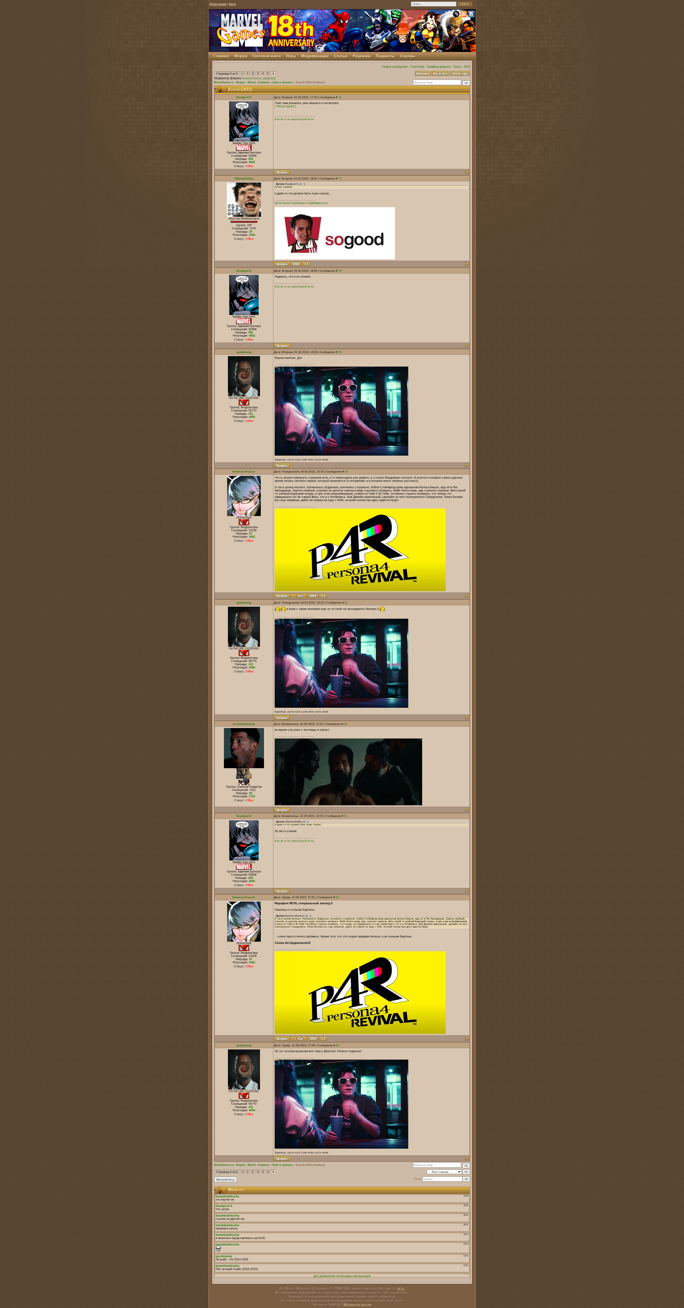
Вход (232, 4)
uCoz (401, 1289)
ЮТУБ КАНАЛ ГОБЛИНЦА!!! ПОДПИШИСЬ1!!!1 (301, 203)
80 (346, 471)
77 (339, 178)
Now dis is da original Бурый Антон (294, 119)
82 (345, 723)
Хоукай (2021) (304, 82)
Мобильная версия (357, 1305)
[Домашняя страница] (296, 263)
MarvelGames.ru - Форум (229, 82)
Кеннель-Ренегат (252, 78)
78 (339, 270)
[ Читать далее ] (285, 106)
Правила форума (438, 66)
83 (345, 815)
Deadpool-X (243, 97)
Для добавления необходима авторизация (342, 1276)
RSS (467, 66)
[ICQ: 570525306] (323, 595)
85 (337, 1045)
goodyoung (269, 78)
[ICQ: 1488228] (306, 263)
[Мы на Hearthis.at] (456, 15)
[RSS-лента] (464, 15)
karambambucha (244, 723)
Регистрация (218, 4)
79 (339, 352)
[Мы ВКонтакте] (471, 15)
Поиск (457, 66)
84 (337, 897)
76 (339, 97)
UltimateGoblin (244, 178)
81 (346, 602)
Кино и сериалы (283, 82)
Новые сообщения (394, 66)
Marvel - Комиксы (259, 82)
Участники (417, 66)
